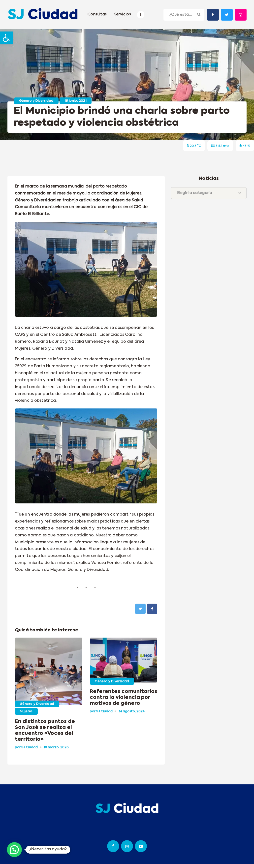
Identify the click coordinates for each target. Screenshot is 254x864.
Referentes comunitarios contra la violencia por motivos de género (123, 697)
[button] (6, 37)
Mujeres (26, 711)
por (26, 747)
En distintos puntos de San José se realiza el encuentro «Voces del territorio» (45, 730)
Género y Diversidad (36, 100)
